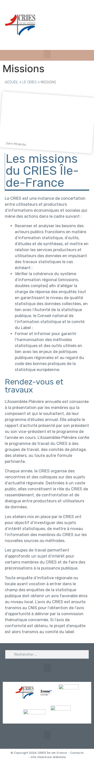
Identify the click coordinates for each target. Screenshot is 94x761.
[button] (47, 54)
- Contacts (76, 753)
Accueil (11, 82)
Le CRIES (29, 82)
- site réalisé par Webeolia (47, 757)
